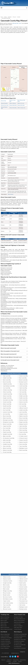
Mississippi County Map (8, 420)
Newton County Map (7, 424)
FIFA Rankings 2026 (18, 637)
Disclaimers (9, 661)
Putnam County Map (23, 432)
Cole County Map (22, 391)
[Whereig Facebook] (10, 656)
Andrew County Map (23, 375)
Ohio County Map (23, 598)
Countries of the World (5, 641)
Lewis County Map (23, 412)
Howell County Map (7, 406)
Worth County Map (23, 450)
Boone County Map (7, 381)
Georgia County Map (7, 582)
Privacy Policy (16, 659)
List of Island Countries (5, 646)
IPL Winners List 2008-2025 (19, 644)
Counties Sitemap (17, 629)
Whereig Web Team (17, 23)
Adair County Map (6, 375)
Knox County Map (6, 410)
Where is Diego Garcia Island (6, 629)
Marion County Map (7, 418)
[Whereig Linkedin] (13, 656)
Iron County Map (22, 406)
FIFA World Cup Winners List (20, 636)
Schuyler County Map (23, 440)
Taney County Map (7, 446)
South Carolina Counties (8, 602)
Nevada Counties (6, 594)
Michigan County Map (7, 590)
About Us (3, 659)
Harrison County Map (23, 402)
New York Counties (23, 594)
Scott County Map (6, 442)
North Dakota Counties (8, 598)
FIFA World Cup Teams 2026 (20, 639)
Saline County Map (7, 440)
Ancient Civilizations (5, 648)
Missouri (14, 16)
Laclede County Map (23, 410)
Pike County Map (6, 430)
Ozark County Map (23, 426)
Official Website (10, 194)
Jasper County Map (7, 408)
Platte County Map (23, 430)
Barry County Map (23, 377)
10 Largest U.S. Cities (18, 617)
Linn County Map (6, 414)
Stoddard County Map (7, 444)
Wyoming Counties (23, 609)
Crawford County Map (7, 393)
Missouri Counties (6, 592)
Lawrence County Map (7, 412)
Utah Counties (22, 604)
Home (2, 16)
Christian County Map (7, 389)
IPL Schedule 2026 (18, 643)
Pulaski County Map (7, 432)
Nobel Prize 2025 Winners (19, 622)
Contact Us (9, 659)
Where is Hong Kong (5, 617)
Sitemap (20, 661)
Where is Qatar (4, 620)
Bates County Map (7, 379)
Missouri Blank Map (13, 105)
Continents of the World (6, 643)
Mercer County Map (23, 418)
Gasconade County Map (8, 400)
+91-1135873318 (5, 653)
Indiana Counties (22, 584)
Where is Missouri (13, 103)
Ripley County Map (7, 436)
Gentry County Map (23, 400)
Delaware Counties (23, 580)
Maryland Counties (23, 588)
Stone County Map (23, 444)
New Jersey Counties (7, 596)
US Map (5, 16)
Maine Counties (6, 588)
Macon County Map (7, 416)
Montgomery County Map (8, 422)
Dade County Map (23, 393)
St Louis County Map (7, 452)
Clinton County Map (7, 391)
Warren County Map (7, 448)
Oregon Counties (6, 600)
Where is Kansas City (21, 107)
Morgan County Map (23, 422)
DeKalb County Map (23, 396)
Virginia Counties (6, 607)
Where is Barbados (4, 622)
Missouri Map (3, 100)
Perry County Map (6, 428)
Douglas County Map (7, 398)
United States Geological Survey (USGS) (9, 368)
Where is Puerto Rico (5, 627)
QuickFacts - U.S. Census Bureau (7, 365)
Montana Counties (23, 592)
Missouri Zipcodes (4, 103)
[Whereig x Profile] (15, 656)
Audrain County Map (7, 377)
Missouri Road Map (13, 107)
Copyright (15, 661)
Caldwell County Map (7, 383)
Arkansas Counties (7, 578)
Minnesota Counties (23, 590)
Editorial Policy (23, 659)
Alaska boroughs (22, 576)
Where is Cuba (4, 625)
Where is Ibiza (3, 624)
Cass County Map (6, 387)
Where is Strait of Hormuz (19, 620)
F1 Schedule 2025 (17, 646)
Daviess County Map (7, 396)
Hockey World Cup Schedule (20, 648)
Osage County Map (7, 426)
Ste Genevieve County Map (8, 438)
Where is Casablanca (18, 625)
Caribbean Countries (5, 644)
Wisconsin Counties (7, 609)
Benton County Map (23, 379)
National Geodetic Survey (6, 369)
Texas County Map (23, 446)
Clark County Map (23, 389)
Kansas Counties (6, 586)
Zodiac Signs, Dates (18, 627)
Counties (18, 16)
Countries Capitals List (5, 639)
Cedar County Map (23, 387)
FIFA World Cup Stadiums (19, 641)
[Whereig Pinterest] (18, 656)
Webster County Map (7, 450)
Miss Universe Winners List (19, 618)
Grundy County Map (7, 402)
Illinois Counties (6, 584)
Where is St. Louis (21, 103)
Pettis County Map (23, 428)
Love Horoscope (17, 624)
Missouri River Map (21, 105)
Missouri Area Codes (5, 105)
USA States (10, 16)
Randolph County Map (7, 434)
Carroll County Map (23, 385)
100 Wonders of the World (6, 637)
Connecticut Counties (7, 580)
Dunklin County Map (23, 398)
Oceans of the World (5, 636)
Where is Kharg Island (5, 634)
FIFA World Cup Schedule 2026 (20, 634)
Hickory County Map (7, 404)
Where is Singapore (5, 618)
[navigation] (1, 7)
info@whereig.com (15, 653)
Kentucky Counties (23, 586)
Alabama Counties (6, 576)
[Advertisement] (14, 48)
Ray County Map (22, 434)
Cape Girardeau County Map (9, 385)
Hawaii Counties (22, 582)
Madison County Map (23, 416)
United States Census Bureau (7, 366)
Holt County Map (22, 404)
